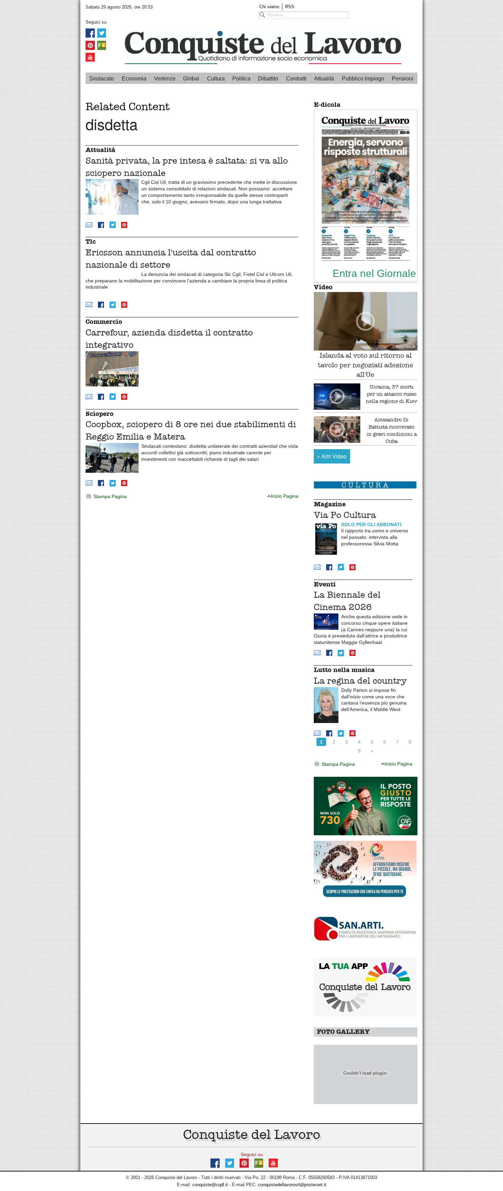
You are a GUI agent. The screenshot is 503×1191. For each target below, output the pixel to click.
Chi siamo (269, 6)
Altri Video (332, 456)
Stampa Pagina (109, 496)
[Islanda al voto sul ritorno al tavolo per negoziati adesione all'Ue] (365, 321)
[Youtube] (90, 57)
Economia (134, 78)
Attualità (324, 78)
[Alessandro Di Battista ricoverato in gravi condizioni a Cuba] (337, 429)
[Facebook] (90, 33)
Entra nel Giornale (374, 273)
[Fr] (101, 45)
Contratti (296, 78)
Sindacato (101, 78)
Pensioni (402, 78)
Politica (241, 78)
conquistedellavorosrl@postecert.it (292, 1184)
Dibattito (268, 78)
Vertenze (165, 78)
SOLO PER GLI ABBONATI (371, 524)
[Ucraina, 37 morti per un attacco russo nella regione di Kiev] (337, 396)
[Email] (89, 224)
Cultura (216, 78)
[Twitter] (101, 33)
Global (191, 78)
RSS (289, 6)
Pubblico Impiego (363, 78)
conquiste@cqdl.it (210, 1184)
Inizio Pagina (284, 496)
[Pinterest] (90, 45)
